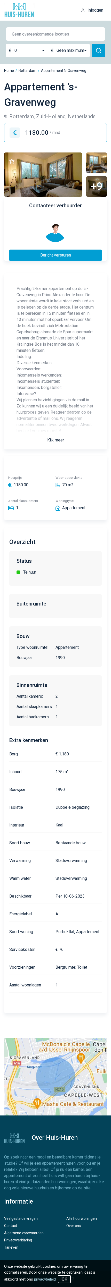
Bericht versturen (55, 255)
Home (9, 71)
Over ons (73, 1226)
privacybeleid (45, 1279)
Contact (10, 1226)
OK (64, 1279)
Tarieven (11, 1247)
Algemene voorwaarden (24, 1233)
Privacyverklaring (18, 1240)
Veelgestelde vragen (21, 1218)
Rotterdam (27, 71)
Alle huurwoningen (81, 1218)
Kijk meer (55, 440)
